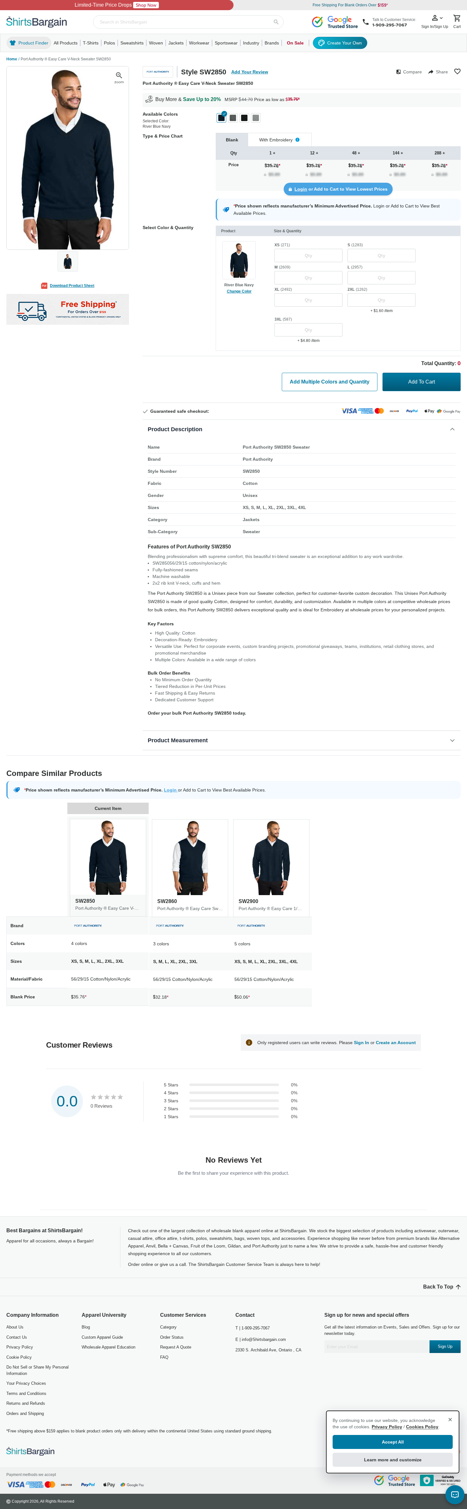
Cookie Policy (19, 1357)
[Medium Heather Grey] (255, 117)
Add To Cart (421, 381)
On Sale (295, 42)
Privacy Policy (19, 1347)
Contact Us (16, 1337)
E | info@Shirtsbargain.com (260, 1339)
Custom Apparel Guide (102, 1337)
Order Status (172, 1337)
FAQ (164, 1357)
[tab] (232, 139)
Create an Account (396, 1042)
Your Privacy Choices (26, 1383)
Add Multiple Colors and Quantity (329, 381)
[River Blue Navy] (221, 117)
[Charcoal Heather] (232, 117)
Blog (86, 1327)
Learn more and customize (393, 1459)
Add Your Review (249, 71)
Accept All (393, 1441)
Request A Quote (175, 1347)
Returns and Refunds (25, 1403)
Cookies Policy (422, 1426)
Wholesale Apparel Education (108, 1347)
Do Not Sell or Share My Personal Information (37, 1370)
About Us (15, 1327)
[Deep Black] (244, 117)
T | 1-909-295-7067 (252, 1328)
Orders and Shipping (25, 1413)
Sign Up (445, 1346)
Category (168, 1327)
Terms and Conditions (26, 1393)
